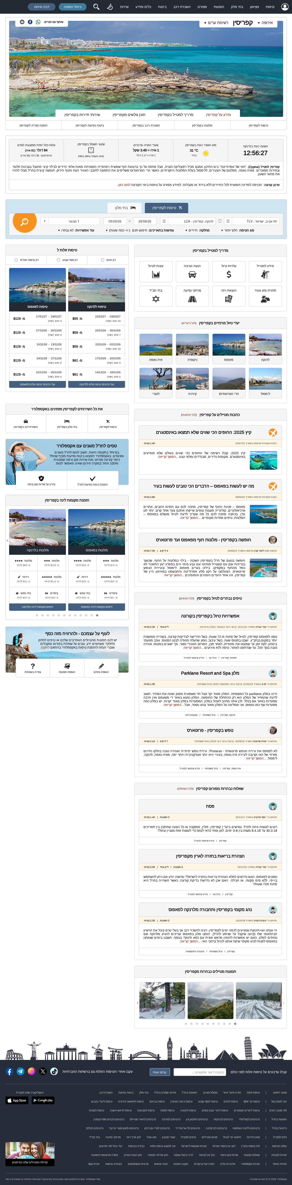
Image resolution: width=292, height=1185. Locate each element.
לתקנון (45, 647)
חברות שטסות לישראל (194, 1146)
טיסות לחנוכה (188, 1110)
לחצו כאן (124, 185)
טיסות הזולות (105, 1071)
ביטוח (162, 7)
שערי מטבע (168, 1137)
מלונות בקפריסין (202, 125)
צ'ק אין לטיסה (207, 1155)
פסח (210, 806)
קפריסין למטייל (270, 167)
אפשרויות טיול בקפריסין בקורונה (210, 616)
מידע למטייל (265, 266)
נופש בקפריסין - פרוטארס (210, 730)
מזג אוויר (151, 1137)
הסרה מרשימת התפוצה (104, 1155)
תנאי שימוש (161, 1164)
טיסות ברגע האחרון (181, 1101)
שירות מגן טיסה (229, 1155)
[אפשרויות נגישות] (110, 7)
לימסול (265, 394)
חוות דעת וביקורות (204, 1164)
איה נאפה (155, 360)
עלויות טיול (229, 266)
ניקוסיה (192, 360)
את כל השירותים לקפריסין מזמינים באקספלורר (67, 409)
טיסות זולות (253, 1072)
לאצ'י (155, 394)
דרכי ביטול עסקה (183, 1155)
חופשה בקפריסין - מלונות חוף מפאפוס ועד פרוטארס (203, 539)
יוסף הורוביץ (260, 817)
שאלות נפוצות (252, 1155)
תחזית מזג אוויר (265, 290)
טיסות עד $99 (252, 1101)
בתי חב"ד (155, 290)
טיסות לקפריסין (258, 125)
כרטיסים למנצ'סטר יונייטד (124, 1128)
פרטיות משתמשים (138, 1164)
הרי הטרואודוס (229, 394)
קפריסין (243, 22)
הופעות (219, 7)
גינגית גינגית (260, 920)
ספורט (202, 7)
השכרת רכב (182, 7)
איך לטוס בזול (279, 1101)
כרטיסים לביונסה (223, 1119)
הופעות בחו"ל (189, 1092)
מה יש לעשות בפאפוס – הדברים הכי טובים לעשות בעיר (203, 486)
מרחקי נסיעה (192, 290)
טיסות (270, 7)
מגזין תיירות (253, 1137)
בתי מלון (237, 7)
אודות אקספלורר (250, 1164)
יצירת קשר (94, 1164)
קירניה (192, 394)
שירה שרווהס (259, 741)
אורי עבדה (261, 627)
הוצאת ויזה (228, 290)
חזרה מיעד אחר (232, 1092)
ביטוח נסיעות (125, 1092)
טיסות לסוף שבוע (208, 1101)
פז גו (264, 684)
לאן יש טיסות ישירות (224, 1146)
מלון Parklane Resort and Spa (210, 673)
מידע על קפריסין (218, 115)
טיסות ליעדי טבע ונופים (215, 1110)
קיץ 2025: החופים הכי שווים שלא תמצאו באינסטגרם (203, 432)
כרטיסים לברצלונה (216, 1128)
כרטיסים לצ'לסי (94, 1128)
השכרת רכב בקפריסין (146, 125)
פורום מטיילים (209, 1137)
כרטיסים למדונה (171, 1119)
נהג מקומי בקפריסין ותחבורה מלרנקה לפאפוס (210, 909)
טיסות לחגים (231, 1101)
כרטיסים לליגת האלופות (246, 1128)
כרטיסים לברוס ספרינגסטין (109, 1119)
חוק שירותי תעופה (158, 1155)
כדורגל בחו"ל (279, 1128)
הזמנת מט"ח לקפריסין (33, 125)
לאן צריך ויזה (133, 1137)
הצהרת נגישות (113, 1164)
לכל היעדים (189, 323)
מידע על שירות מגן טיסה (41, 484)
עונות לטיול (155, 266)
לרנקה (265, 360)
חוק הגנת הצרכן (133, 1155)
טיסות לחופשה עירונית (131, 1101)
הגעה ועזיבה (192, 266)
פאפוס (228, 360)
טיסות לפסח (167, 1110)
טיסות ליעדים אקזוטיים (247, 1110)
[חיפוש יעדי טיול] (96, 7)
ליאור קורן (259, 551)
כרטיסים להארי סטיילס (143, 1119)
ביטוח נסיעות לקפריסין (90, 125)
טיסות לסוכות (96, 1110)
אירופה (267, 23)
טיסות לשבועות (146, 1110)
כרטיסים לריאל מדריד (187, 1128)
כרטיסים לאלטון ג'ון (197, 1119)
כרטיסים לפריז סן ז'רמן (157, 1128)
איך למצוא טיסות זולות (163, 1146)
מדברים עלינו (227, 1164)
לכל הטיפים (186, 598)
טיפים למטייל (188, 1137)
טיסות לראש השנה (121, 1110)
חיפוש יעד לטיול (232, 1137)
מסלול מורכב (210, 1092)
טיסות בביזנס (157, 1101)
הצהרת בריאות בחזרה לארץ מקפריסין (210, 856)
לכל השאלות (185, 788)
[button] (235, 1023)
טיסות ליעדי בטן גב (101, 1101)
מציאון (254, 7)
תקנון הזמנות (180, 1164)
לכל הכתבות (189, 414)
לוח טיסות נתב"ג (250, 1146)
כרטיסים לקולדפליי (249, 1119)
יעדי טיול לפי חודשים (111, 1146)
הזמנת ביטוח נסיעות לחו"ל (93, 484)
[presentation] (283, 1003)
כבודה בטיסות (136, 1146)
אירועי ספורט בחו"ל (165, 1092)
